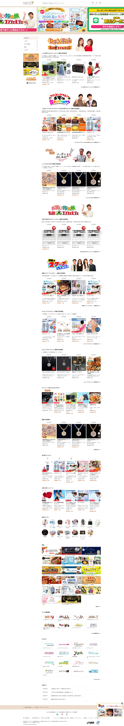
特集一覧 (97, 606)
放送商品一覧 (96, 449)
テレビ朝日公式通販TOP (27, 707)
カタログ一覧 (96, 679)
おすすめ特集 (27, 44)
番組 (25, 47)
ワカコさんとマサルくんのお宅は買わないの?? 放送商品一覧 (87, 142)
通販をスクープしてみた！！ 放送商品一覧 (90, 305)
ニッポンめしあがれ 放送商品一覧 (92, 197)
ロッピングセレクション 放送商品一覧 (91, 382)
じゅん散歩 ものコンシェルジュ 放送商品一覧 (90, 87)
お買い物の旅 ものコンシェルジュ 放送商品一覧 (89, 251)
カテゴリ (26, 41)
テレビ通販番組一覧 (95, 633)
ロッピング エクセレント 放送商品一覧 (91, 343)
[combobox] (66, 3)
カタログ (26, 50)
